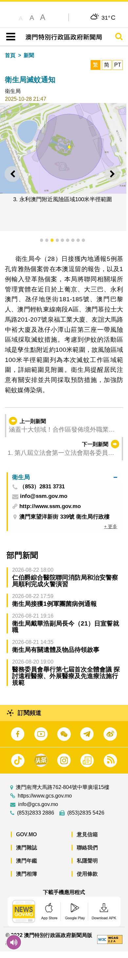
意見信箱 (87, 834)
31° (108, 17)
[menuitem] (64, 477)
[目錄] (9, 37)
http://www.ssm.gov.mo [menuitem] (50, 506)
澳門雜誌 (26, 847)
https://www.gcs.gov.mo (45, 795)
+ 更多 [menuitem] (110, 526)
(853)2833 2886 (35, 813)
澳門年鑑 (26, 860)
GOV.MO (26, 834)
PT (117, 65)
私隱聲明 (87, 860)
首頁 (10, 55)
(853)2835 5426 (85, 813)
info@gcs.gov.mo (38, 804)
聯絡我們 (87, 847)
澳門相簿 (26, 874)
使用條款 (87, 874)
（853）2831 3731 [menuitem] (42, 487)
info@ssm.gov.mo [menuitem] (43, 496)
